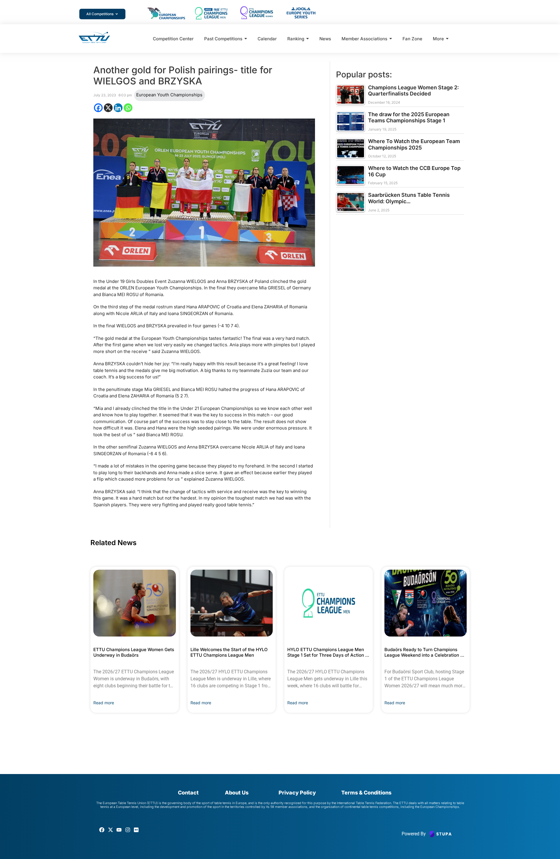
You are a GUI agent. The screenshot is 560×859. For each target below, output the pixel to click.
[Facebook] (98, 107)
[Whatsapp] (128, 107)
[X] (108, 107)
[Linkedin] (118, 107)
